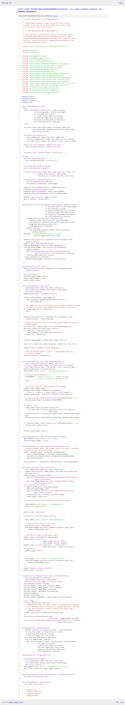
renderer (84, 9)
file (55, 16)
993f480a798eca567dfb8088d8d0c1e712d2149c (49, 9)
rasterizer (93, 9)
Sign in (121, 3)
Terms (21, 702)
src (72, 9)
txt (117, 702)
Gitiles (11, 702)
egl (100, 9)
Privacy (16, 702)
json (121, 702)
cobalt (20, 9)
